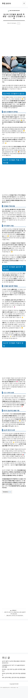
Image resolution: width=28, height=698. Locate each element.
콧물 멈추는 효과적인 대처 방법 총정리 (14, 615)
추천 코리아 (6, 3)
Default (14, 610)
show (9, 491)
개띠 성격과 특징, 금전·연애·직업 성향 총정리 (14, 677)
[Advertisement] (14, 42)
